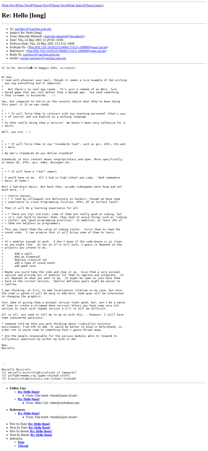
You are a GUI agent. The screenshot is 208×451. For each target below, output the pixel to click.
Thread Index (93, 5)
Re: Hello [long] (28, 392)
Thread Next (59, 5)
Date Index (76, 5)
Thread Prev (41, 5)
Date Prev (9, 5)
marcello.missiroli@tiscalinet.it (64, 36)
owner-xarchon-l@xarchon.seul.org (43, 58)
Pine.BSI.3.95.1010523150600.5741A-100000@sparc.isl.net (67, 47)
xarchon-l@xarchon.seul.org (33, 29)
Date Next (24, 5)
